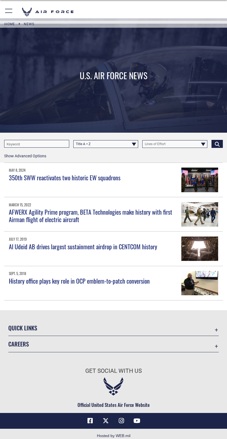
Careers (18, 344)
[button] (9, 12)
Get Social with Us (113, 371)
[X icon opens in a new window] (106, 421)
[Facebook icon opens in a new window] (90, 421)
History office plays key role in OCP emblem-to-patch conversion (79, 280)
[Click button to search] (217, 144)
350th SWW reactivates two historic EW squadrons (64, 177)
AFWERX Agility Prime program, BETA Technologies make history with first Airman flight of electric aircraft (90, 215)
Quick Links (22, 328)
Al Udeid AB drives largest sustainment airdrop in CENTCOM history (83, 246)
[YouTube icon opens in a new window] (137, 421)
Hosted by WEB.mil (113, 435)
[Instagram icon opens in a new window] (121, 421)
